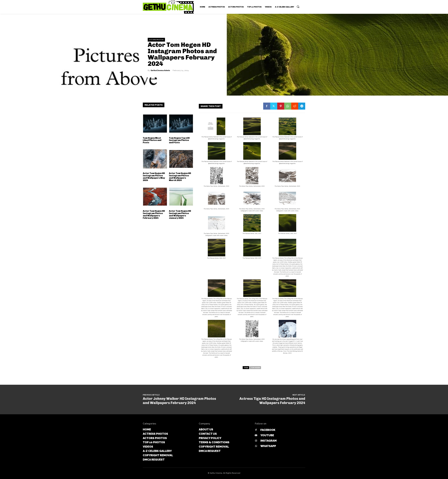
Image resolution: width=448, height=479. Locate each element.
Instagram (268, 440)
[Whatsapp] (256, 446)
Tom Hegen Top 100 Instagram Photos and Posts (179, 140)
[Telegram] (301, 106)
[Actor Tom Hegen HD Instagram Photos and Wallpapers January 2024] (181, 196)
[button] (298, 6)
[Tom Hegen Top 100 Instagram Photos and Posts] (181, 123)
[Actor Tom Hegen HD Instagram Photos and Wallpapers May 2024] (155, 159)
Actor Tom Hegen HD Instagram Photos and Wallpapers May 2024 (154, 176)
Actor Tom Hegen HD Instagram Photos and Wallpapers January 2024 (180, 214)
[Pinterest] (280, 106)
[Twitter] (273, 106)
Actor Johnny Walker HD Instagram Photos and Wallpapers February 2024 (179, 401)
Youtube (267, 435)
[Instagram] (256, 441)
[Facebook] (266, 106)
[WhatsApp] (287, 106)
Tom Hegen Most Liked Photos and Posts (152, 140)
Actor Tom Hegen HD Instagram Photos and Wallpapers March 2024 (180, 176)
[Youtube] (256, 435)
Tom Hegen (255, 367)
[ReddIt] (294, 106)
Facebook (267, 430)
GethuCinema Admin (160, 70)
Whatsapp (268, 446)
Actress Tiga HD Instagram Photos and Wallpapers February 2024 (272, 401)
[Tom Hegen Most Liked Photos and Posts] (155, 123)
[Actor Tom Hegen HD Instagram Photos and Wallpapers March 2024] (181, 159)
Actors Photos (156, 40)
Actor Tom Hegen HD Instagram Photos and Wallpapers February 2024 (154, 214)
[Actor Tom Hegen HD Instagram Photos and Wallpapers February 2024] (155, 196)
